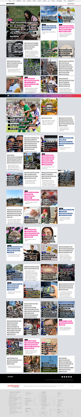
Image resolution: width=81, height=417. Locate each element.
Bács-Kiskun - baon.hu (14, 393)
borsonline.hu (44, 414)
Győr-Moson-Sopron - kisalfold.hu (15, 403)
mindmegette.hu (44, 401)
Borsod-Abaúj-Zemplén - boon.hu (15, 397)
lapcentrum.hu (60, 405)
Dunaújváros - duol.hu (13, 400)
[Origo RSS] (71, 377)
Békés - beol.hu (12, 396)
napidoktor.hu (44, 400)
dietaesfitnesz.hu (44, 404)
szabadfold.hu (28, 401)
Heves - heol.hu (12, 405)
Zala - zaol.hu (28, 394)
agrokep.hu (28, 411)
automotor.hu (44, 395)
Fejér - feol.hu (12, 401)
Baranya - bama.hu (13, 395)
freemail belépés (71, 3)
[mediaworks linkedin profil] (72, 386)
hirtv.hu (27, 403)
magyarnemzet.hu (29, 400)
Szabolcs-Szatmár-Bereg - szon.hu (16, 412)
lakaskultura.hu (44, 396)
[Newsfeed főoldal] (10, 377)
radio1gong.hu (60, 411)
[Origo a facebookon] (62, 377)
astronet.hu (44, 393)
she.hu (59, 396)
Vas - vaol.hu (28, 392)
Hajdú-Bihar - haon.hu (13, 404)
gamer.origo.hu (44, 397)
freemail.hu (59, 401)
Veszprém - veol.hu (29, 393)
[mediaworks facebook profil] (69, 386)
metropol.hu (60, 393)
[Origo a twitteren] (64, 377)
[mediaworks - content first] (13, 386)
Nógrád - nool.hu (13, 409)
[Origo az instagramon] (66, 377)
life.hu (59, 394)
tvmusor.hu (43, 408)
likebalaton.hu (44, 399)
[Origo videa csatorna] (69, 377)
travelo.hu (43, 403)
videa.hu (59, 404)
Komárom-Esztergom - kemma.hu (15, 408)
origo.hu (27, 404)
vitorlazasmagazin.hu (45, 405)
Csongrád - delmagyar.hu (14, 399)
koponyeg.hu (60, 403)
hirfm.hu (59, 412)
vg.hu (27, 410)
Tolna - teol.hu (12, 413)
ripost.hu (59, 392)
